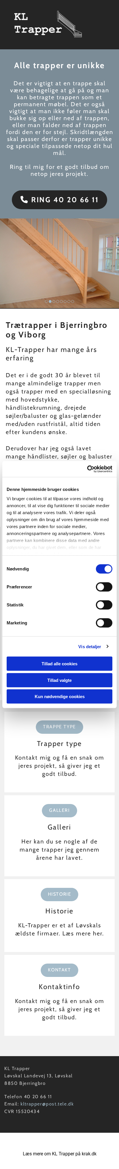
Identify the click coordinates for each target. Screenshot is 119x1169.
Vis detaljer (89, 646)
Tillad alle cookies (59, 663)
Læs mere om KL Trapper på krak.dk (59, 1154)
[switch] (104, 587)
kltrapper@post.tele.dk (47, 1104)
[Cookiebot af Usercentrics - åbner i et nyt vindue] (87, 469)
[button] (59, 199)
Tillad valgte (59, 679)
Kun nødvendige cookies (60, 696)
